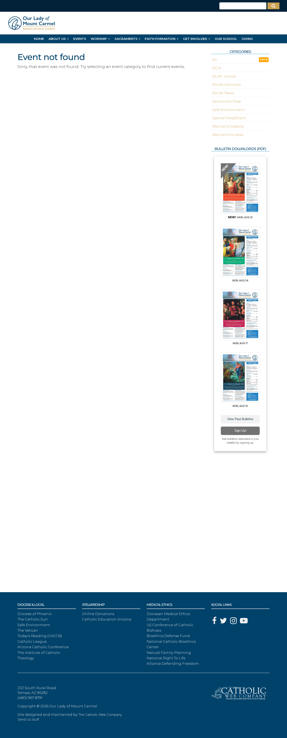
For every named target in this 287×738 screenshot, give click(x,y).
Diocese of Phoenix (34, 614)
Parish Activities (226, 84)
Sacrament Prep (226, 101)
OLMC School (224, 76)
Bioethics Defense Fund (168, 636)
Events (79, 39)
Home (39, 39)
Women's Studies (227, 135)
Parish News (223, 93)
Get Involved (195, 39)
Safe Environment (228, 110)
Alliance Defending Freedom (173, 663)
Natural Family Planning (169, 652)
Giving (247, 39)
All (214, 59)
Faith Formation (160, 39)
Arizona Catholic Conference (43, 647)
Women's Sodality (228, 126)
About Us (58, 39)
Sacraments (126, 39)
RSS (263, 59)
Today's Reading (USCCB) (39, 636)
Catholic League (32, 641)
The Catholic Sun (32, 619)
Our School (226, 39)
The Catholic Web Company (100, 715)
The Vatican (27, 630)
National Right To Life (166, 658)
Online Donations (98, 614)
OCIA (216, 68)
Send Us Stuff (28, 719)
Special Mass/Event (229, 118)
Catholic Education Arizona (106, 619)
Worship (99, 39)
